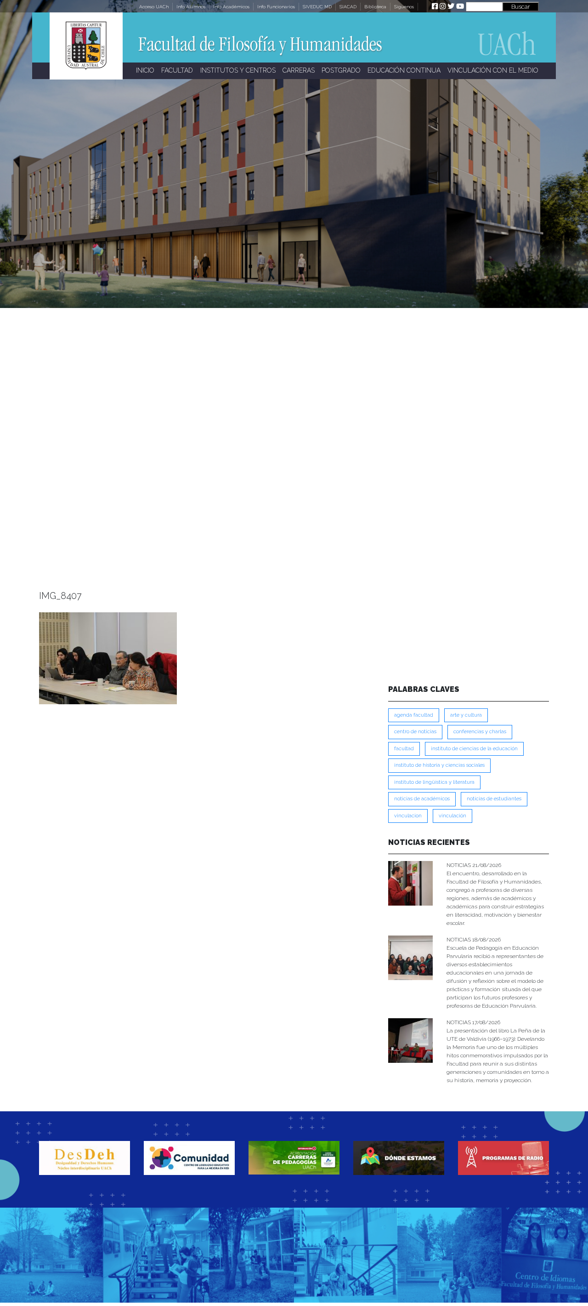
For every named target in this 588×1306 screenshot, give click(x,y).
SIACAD (347, 6)
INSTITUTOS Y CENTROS (238, 70)
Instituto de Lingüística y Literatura (434, 782)
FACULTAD (177, 70)
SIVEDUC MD (317, 6)
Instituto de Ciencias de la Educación (474, 749)
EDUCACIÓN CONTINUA (404, 70)
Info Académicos (231, 6)
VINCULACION (408, 816)
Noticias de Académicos (422, 799)
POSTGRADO (341, 70)
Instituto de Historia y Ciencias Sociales (439, 765)
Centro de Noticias (415, 732)
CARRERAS (299, 70)
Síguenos (404, 6)
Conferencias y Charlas (479, 732)
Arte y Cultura (466, 715)
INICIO (145, 70)
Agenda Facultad (413, 715)
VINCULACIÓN (452, 816)
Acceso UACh (154, 6)
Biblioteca (375, 6)
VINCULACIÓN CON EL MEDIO (492, 70)
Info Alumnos (190, 6)
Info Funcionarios (276, 6)
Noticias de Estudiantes (494, 799)
